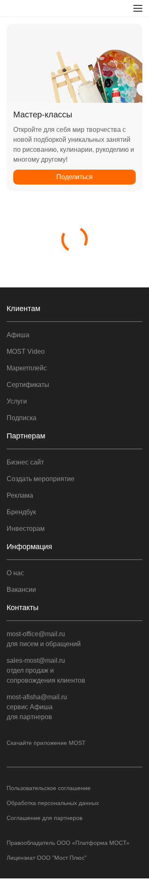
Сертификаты (28, 384)
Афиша (18, 334)
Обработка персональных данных (53, 803)
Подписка (21, 417)
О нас (15, 572)
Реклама (20, 495)
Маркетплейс (27, 368)
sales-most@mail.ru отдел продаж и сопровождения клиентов (46, 670)
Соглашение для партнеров (44, 818)
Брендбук (21, 512)
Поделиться (74, 176)
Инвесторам (26, 528)
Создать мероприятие (40, 478)
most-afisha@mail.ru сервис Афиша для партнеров (37, 706)
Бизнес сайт (25, 462)
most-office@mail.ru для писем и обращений (44, 638)
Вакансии (21, 589)
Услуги (17, 401)
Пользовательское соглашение (49, 788)
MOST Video (26, 351)
